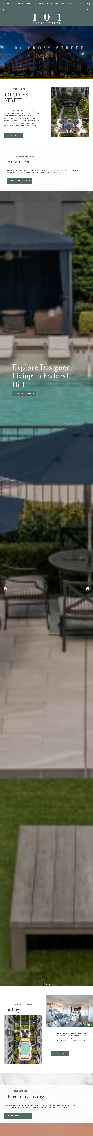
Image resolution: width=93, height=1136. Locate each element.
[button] (46, 3)
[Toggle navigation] (3, 9)
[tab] (43, 984)
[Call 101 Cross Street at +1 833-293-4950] (90, 9)
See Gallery (59, 1053)
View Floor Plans (23, 393)
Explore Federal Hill (17, 1116)
